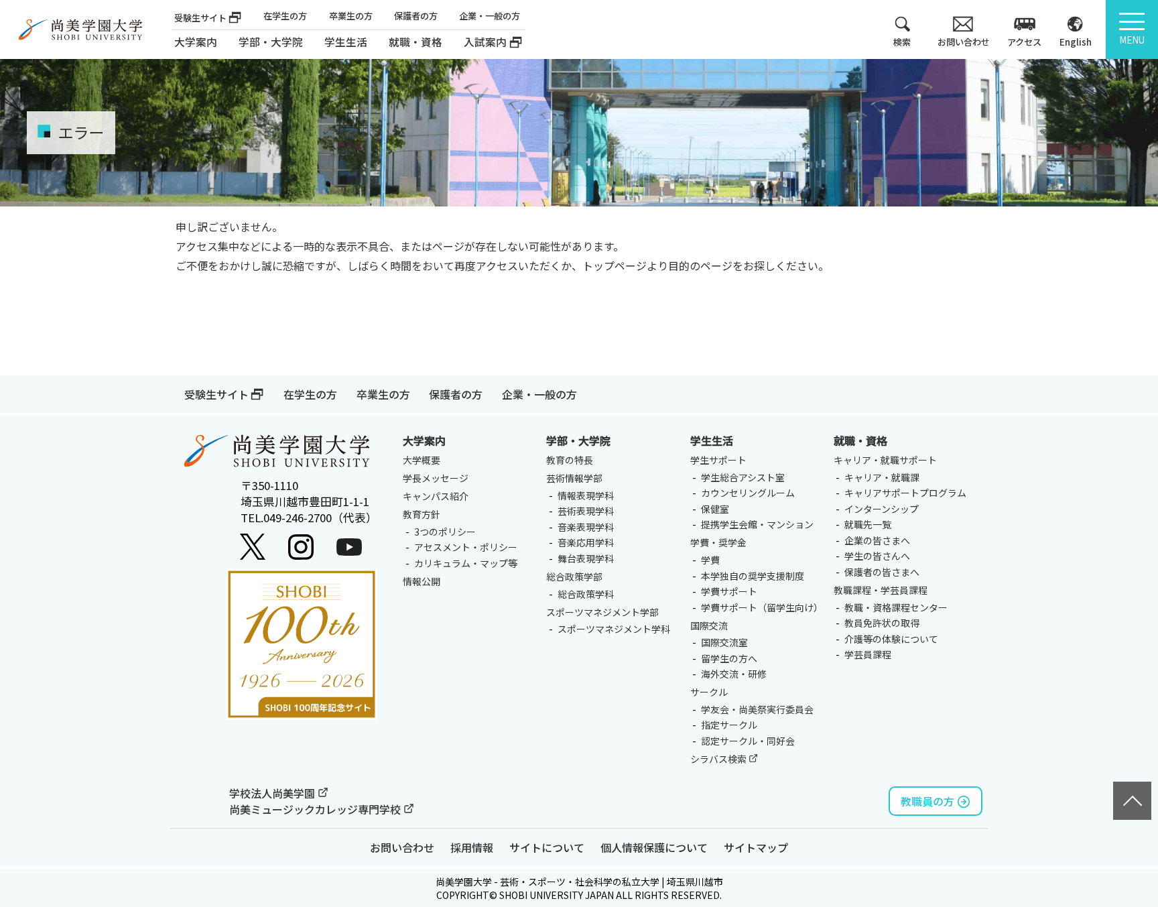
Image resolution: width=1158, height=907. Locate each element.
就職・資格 (860, 440)
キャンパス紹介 (435, 496)
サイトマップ (756, 847)
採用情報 (471, 847)
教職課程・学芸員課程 (880, 590)
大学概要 (421, 460)
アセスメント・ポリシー (465, 547)
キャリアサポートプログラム (905, 492)
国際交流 (709, 625)
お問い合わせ (402, 847)
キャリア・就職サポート (885, 460)
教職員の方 (927, 801)
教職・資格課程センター (896, 607)
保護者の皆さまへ (881, 572)
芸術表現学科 (586, 511)
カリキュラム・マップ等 (465, 563)
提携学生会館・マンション (757, 524)
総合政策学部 (574, 576)
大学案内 (195, 42)
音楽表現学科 (586, 527)
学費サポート (729, 591)
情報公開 (421, 581)
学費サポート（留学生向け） (762, 607)
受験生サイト (200, 17)
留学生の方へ (729, 658)
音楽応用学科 (586, 542)
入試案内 (485, 42)
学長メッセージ (435, 478)
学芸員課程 (867, 654)
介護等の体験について (891, 639)
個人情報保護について (654, 847)
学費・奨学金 (718, 542)
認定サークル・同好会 (748, 740)
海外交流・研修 (734, 673)
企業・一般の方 (489, 16)
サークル (709, 692)
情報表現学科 (586, 495)
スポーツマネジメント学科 (614, 629)
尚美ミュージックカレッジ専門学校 (316, 809)
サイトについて (546, 847)
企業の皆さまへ (877, 540)
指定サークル (729, 724)
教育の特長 (569, 460)
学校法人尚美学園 (273, 793)
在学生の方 (285, 16)
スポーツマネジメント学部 (602, 612)
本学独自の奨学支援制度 (752, 576)
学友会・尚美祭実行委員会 (757, 709)
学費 (710, 559)
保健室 (715, 509)
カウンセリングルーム (748, 492)
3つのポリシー (445, 531)
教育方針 (421, 514)
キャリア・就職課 (881, 477)
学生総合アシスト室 (743, 477)
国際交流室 (724, 642)
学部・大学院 (578, 440)
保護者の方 (416, 16)
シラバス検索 (719, 759)
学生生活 (711, 440)
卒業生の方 (351, 16)
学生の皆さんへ (877, 555)
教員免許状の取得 (881, 622)
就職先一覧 (867, 524)
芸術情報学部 (574, 478)
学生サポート (718, 460)
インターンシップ (881, 509)
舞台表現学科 (586, 558)
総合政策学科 (586, 594)
